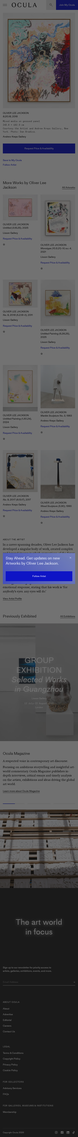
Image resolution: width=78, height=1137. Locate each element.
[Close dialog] (70, 558)
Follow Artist (39, 576)
